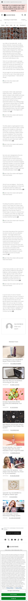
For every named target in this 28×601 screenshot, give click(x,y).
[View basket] (25, 15)
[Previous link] (1, 20)
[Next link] (26, 20)
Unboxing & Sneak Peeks (10, 20)
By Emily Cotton (14, 385)
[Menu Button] (1, 15)
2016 (11, 25)
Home (2, 25)
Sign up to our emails (13, 533)
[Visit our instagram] (12, 539)
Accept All (13, 598)
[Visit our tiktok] (18, 539)
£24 (20, 280)
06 (14, 25)
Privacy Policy (9, 588)
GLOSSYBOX (18, 324)
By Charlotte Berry (16, 363)
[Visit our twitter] (8, 539)
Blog (7, 25)
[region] (13, 576)
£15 (23, 189)
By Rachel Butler (14, 476)
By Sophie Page (15, 430)
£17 (11, 111)
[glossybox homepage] (10, 15)
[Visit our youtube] (15, 539)
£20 (13, 140)
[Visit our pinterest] (21, 539)
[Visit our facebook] (5, 539)
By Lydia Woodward (14, 518)
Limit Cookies (13, 594)
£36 (19, 170)
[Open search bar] (22, 15)
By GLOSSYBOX (14, 407)
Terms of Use (18, 588)
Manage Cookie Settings (14, 590)
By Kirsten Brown (15, 453)
